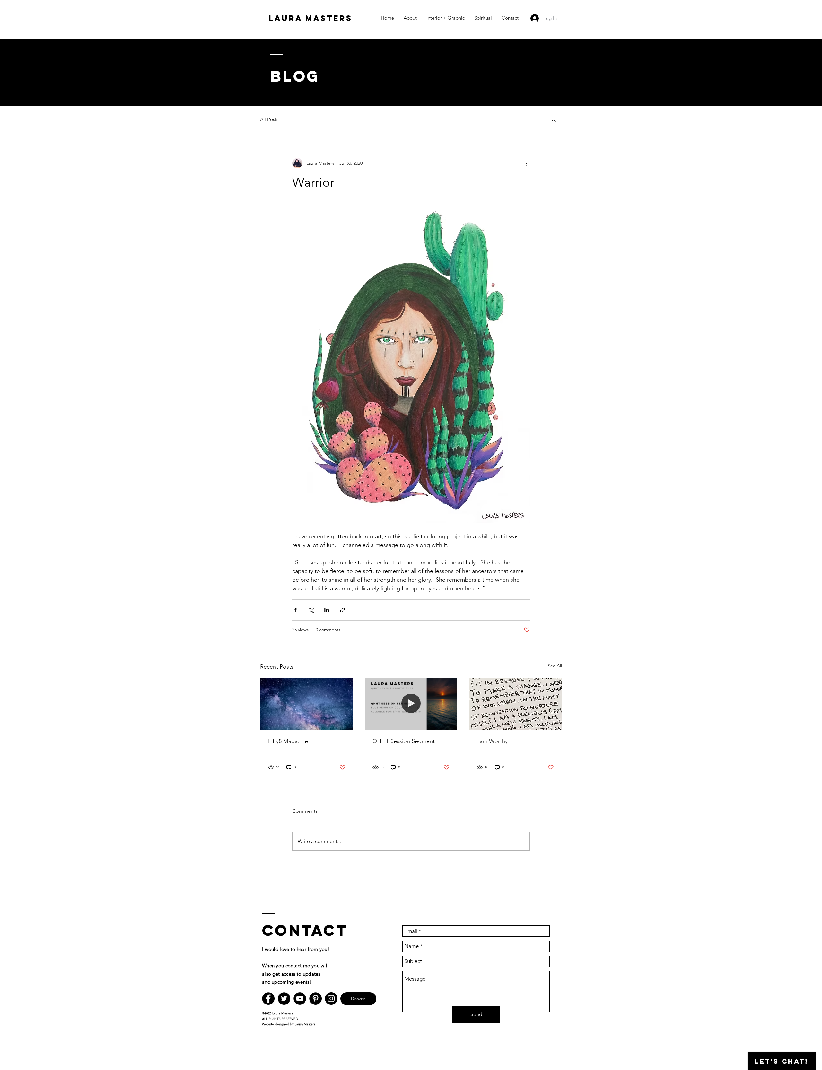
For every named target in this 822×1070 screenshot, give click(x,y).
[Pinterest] (315, 998)
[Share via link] (342, 610)
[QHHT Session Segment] (411, 704)
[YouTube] (299, 998)
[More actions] (526, 163)
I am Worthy (492, 741)
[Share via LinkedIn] (327, 610)
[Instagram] (331, 998)
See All (555, 666)
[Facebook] (268, 998)
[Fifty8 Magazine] (306, 704)
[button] (554, 119)
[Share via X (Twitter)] (311, 610)
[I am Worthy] (515, 704)
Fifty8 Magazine (288, 741)
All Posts (269, 119)
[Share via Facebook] (295, 610)
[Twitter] (284, 998)
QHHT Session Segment (403, 741)
